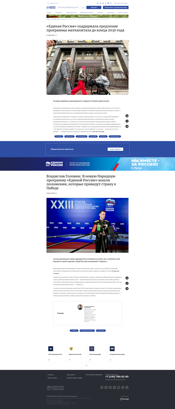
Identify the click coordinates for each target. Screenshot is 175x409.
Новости (64, 19)
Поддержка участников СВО (87, 16)
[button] (86, 365)
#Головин (74, 330)
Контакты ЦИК (52, 378)
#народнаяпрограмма (87, 330)
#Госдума (58, 136)
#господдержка (81, 136)
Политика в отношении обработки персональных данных (61, 402)
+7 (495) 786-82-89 (117, 376)
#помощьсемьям (114, 136)
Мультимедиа (110, 12)
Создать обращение (115, 149)
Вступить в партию (123, 12)
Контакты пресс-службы (74, 378)
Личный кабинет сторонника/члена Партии (116, 7)
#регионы (103, 136)
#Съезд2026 (101, 330)
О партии (48, 12)
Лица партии (58, 12)
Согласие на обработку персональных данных (58, 404)
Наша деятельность (71, 12)
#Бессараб (93, 136)
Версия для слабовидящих (122, 3)
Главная (48, 19)
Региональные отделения (87, 12)
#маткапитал (69, 136)
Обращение (94, 7)
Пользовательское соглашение (54, 400)
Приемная (100, 12)
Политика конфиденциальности (54, 401)
